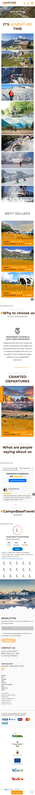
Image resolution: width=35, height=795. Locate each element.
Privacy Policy (6, 703)
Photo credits (6, 700)
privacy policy (17, 633)
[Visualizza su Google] (5, 489)
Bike (2, 681)
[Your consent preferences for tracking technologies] (32, 792)
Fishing (3, 679)
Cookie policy (6, 702)
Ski (2, 677)
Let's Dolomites (6, 684)
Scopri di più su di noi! (21, 367)
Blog (3, 689)
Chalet (3, 682)
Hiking (3, 675)
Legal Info (4, 693)
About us (4, 688)
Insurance (4, 696)
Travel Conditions (7, 698)
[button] (1, 494)
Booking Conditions (8, 695)
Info (2, 686)
